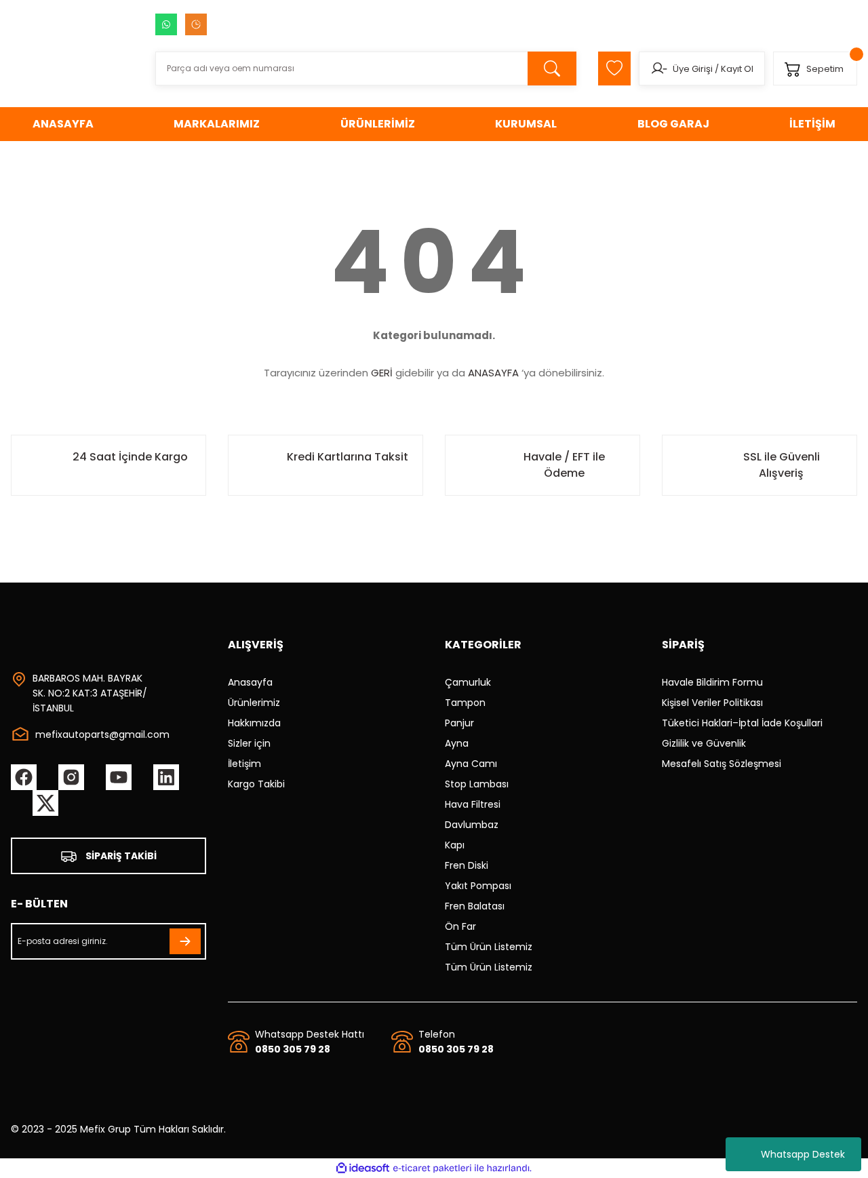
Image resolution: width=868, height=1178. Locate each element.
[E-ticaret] (432, 1168)
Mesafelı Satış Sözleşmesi (721, 763)
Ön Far (460, 926)
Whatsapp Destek (803, 1154)
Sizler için (249, 743)
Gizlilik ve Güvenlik (704, 743)
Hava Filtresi (472, 804)
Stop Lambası (477, 784)
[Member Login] (658, 68)
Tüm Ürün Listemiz (488, 947)
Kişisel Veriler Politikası (712, 702)
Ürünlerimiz (254, 702)
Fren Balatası (475, 906)
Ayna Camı (471, 763)
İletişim (244, 763)
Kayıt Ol (737, 68)
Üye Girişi (693, 68)
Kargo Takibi (256, 784)
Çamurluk (468, 682)
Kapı (455, 845)
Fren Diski (466, 865)
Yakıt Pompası (478, 885)
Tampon (465, 702)
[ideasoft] (363, 1168)
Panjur (459, 723)
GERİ (382, 373)
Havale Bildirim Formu (712, 682)
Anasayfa (250, 682)
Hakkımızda (254, 723)
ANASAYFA (493, 373)
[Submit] (185, 941)
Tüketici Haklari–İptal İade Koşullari (742, 723)
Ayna (457, 743)
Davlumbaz (471, 824)
